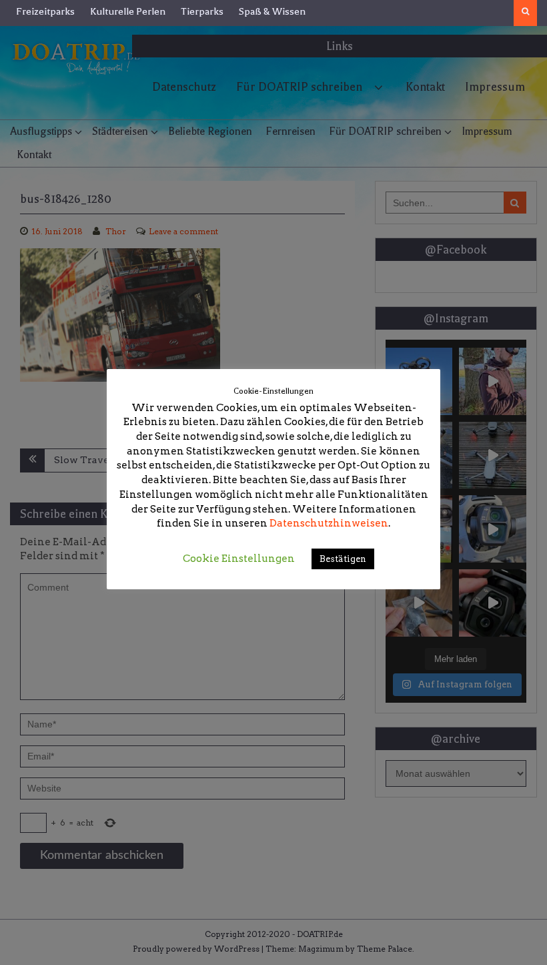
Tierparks (202, 11)
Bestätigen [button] (343, 559)
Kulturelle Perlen (127, 11)
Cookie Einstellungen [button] (239, 559)
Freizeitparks (45, 11)
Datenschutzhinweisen (328, 523)
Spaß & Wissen (272, 11)
